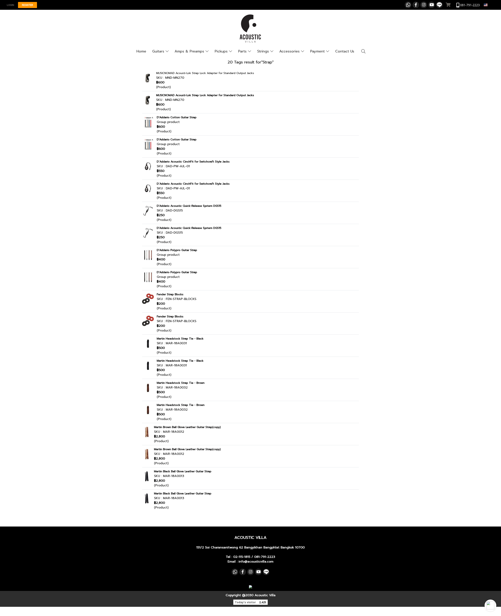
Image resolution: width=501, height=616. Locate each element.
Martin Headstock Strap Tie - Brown (181, 383)
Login (10, 5)
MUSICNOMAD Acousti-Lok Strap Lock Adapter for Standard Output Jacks (205, 73)
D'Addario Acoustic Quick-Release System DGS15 (189, 206)
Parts (243, 51)
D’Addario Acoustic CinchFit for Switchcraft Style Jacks (193, 162)
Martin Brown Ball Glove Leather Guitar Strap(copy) (187, 427)
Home (141, 51)
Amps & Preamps (190, 51)
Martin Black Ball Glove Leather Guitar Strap (182, 471)
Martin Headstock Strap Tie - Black (180, 339)
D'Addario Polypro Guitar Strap (177, 250)
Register (27, 5)
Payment (318, 51)
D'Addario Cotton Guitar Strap (176, 117)
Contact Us (344, 51)
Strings (263, 51)
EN (490, 5)
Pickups (222, 51)
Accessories (290, 51)
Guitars (159, 51)
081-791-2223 (264, 557)
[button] (490, 605)
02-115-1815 (241, 557)
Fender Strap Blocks (170, 294)
